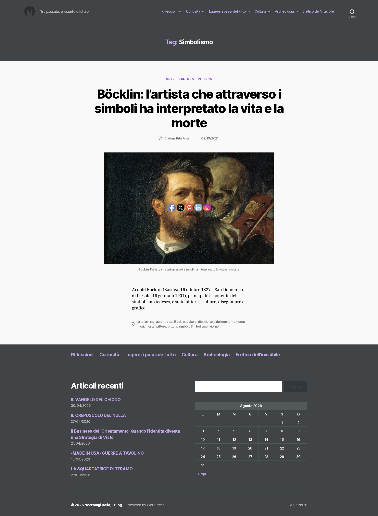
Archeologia (284, 11)
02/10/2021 (210, 138)
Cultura (260, 11)
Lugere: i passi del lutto (227, 11)
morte (150, 326)
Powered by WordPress (145, 505)
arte (170, 79)
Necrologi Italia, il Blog (103, 505)
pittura (205, 79)
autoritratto (164, 322)
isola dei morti (219, 322)
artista (149, 322)
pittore (161, 326)
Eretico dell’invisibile (318, 11)
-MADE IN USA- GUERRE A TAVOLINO (107, 453)
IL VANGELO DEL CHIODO (95, 399)
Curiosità (193, 11)
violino (214, 326)
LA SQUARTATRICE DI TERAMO (101, 468)
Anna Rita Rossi (179, 138)
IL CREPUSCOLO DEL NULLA (98, 415)
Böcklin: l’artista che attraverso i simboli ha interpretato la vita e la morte (189, 108)
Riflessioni (169, 11)
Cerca (295, 386)
